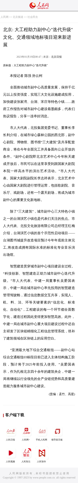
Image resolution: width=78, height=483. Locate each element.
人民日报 (10, 439)
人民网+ (26, 439)
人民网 (5, 17)
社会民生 (32, 17)
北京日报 (56, 56)
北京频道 (18, 17)
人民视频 (10, 461)
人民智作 (41, 461)
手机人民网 (41, 439)
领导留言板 (57, 439)
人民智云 (25, 461)
